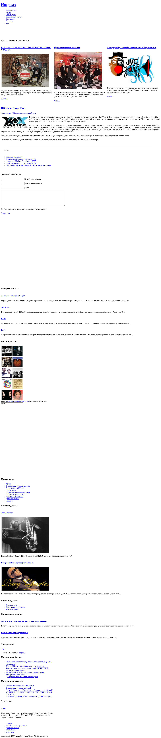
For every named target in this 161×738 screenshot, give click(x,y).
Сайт (27, 188)
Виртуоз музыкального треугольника (21, 159)
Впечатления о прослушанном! (14, 633)
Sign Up (22, 653)
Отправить (5, 213)
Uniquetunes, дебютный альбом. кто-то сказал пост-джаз (28, 165)
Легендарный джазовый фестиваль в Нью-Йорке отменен (131, 48)
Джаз (3, 708)
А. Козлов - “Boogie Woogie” (13, 296)
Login (3, 649)
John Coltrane (7, 513)
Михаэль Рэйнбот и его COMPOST (20, 686)
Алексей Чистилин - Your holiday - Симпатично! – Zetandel (29, 690)
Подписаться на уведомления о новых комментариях (25, 209)
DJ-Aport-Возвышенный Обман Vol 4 (21, 163)
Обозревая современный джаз (24, 113)
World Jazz (5, 307)
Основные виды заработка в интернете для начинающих (28, 696)
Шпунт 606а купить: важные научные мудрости (25, 666)
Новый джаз (6, 113)
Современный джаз (22, 401)
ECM (3, 319)
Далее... (4, 99)
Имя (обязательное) (33, 179)
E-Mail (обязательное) (33, 183)
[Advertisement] (80, 31)
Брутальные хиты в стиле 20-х (67, 48)
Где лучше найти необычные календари (22, 677)
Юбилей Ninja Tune (13, 107)
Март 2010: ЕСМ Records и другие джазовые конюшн (24, 621)
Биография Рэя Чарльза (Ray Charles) (17, 563)
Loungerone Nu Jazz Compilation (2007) (21, 161)
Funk (3, 330)
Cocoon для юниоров (14, 157)
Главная (9, 401)
